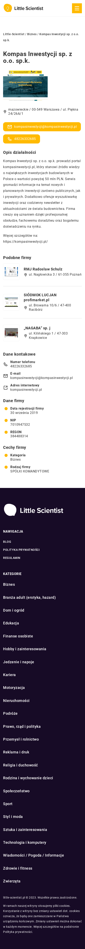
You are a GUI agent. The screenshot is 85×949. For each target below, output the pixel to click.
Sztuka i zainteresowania (25, 829)
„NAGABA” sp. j (37, 328)
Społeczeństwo (16, 791)
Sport (8, 804)
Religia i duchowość (20, 765)
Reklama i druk (16, 752)
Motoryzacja (14, 687)
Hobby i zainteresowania (24, 649)
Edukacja (11, 623)
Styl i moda (13, 816)
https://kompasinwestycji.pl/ (25, 242)
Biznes (15, 459)
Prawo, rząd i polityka (22, 726)
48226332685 (25, 139)
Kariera (9, 675)
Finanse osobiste (18, 636)
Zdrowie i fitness (17, 868)
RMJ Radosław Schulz (43, 269)
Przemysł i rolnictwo (21, 739)
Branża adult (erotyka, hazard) (29, 597)
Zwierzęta (12, 881)
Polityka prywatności (21, 549)
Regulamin (11, 557)
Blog (7, 541)
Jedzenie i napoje (18, 662)
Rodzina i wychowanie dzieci (28, 778)
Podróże (10, 713)
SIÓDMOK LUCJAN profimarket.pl (40, 297)
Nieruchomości (16, 700)
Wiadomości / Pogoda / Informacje (33, 855)
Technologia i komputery (24, 842)
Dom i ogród (13, 610)
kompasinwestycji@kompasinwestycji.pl (45, 127)
